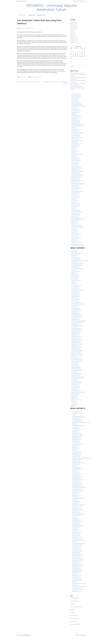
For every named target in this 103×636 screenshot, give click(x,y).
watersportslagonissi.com (77, 191)
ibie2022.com (74, 222)
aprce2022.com (74, 220)
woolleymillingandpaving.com (78, 498)
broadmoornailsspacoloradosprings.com (81, 458)
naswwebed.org (74, 216)
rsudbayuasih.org (76, 577)
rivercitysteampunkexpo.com (78, 540)
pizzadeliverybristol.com (76, 316)
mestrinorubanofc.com (77, 566)
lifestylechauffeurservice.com (77, 180)
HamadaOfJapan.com (76, 134)
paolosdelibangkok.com (76, 370)
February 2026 (73, 23)
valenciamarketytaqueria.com (78, 462)
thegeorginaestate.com (76, 367)
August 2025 (73, 29)
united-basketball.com (77, 469)
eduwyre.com (74, 194)
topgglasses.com (76, 456)
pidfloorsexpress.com (76, 103)
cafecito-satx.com (76, 472)
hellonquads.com (75, 294)
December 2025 (73, 26)
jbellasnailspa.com (75, 362)
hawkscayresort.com (75, 293)
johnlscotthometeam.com (76, 188)
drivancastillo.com (76, 527)
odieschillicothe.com (75, 313)
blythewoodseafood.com (76, 369)
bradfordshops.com (75, 210)
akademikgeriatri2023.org (77, 263)
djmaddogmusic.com (76, 520)
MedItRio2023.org (75, 241)
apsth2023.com (74, 239)
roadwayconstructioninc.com (77, 376)
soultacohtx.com (74, 403)
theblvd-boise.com (75, 197)
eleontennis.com (75, 207)
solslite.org (74, 517)
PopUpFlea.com (74, 151)
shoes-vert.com (74, 300)
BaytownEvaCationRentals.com (78, 124)
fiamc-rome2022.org (75, 348)
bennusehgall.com (75, 286)
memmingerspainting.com (77, 171)
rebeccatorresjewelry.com (77, 154)
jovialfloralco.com (75, 186)
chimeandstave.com (76, 442)
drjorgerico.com (74, 157)
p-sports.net (75, 450)
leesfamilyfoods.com (75, 203)
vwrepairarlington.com (77, 411)
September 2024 (74, 42)
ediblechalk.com (74, 398)
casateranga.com (76, 503)
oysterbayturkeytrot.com (77, 486)
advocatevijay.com (75, 213)
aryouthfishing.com (76, 467)
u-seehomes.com (75, 189)
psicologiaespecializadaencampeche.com (81, 422)
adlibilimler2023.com (75, 214)
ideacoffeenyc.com (75, 311)
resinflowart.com (76, 448)
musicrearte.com (75, 384)
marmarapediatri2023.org (77, 265)
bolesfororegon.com (76, 562)
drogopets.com (74, 396)
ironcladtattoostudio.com (77, 479)
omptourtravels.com (76, 572)
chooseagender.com (75, 109)
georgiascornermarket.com (77, 322)
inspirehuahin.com (75, 169)
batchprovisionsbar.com (76, 381)
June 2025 (72, 33)
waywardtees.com (75, 101)
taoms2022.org (74, 277)
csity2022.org (74, 283)
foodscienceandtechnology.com (79, 586)
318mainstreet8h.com (76, 333)
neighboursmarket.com (77, 558)
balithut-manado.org (75, 217)
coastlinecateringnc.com (77, 419)
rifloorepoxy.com (76, 496)
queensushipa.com (75, 158)
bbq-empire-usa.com (75, 393)
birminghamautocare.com (77, 359)
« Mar (71, 61)
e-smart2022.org (75, 200)
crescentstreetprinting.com (78, 425)
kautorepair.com (75, 307)
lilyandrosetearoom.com (77, 489)
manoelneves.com (75, 115)
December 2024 (73, 37)
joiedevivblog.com (76, 552)
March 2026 (73, 22)
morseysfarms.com (75, 386)
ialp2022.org (74, 273)
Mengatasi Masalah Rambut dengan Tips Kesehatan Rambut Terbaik (77, 88)
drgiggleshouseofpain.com (77, 176)
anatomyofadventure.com (78, 526)
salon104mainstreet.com (76, 330)
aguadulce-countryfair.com (77, 355)
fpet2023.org (74, 199)
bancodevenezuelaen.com (77, 104)
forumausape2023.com (76, 234)
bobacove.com (74, 372)
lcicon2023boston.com (76, 242)
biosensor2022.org (75, 271)
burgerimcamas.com (76, 591)
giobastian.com (75, 493)
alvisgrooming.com (75, 365)
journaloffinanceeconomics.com (79, 583)
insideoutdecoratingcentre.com (78, 183)
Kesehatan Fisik (31, 15)
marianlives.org (74, 100)
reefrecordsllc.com (76, 464)
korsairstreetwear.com (77, 452)
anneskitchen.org (76, 461)
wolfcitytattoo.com (76, 484)
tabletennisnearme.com (76, 399)
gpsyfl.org (73, 406)
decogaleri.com (74, 297)
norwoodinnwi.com (76, 557)
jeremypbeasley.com (75, 172)
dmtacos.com (75, 424)
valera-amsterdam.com (77, 554)
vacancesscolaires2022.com (77, 245)
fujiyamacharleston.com (76, 344)
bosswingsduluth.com (76, 358)
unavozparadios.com (75, 299)
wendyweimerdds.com (76, 160)
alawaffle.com (75, 465)
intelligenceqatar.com (76, 129)
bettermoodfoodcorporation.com (78, 106)
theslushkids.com (76, 492)
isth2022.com (74, 251)
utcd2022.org (74, 270)
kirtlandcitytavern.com (77, 545)
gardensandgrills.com (77, 532)
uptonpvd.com (75, 500)
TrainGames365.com (75, 123)
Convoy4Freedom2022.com (77, 227)
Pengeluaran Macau (74, 601)
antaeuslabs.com (75, 138)
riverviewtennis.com (75, 387)
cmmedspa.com (75, 529)
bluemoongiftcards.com (77, 538)
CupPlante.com (74, 146)
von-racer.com (74, 327)
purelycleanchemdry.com (76, 140)
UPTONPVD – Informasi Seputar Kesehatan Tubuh (51, 7)
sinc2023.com (74, 256)
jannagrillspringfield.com (76, 342)
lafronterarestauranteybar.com (79, 487)
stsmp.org (73, 114)
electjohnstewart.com (77, 571)
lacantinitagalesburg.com (76, 314)
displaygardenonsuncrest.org (77, 392)
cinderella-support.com (76, 166)
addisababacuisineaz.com (77, 589)
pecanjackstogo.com (76, 475)
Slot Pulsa (72, 604)
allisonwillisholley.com (77, 515)
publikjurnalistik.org (76, 578)
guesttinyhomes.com (76, 433)
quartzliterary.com (75, 338)
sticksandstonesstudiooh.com (78, 504)
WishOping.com (74, 141)
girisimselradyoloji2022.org (77, 268)
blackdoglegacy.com (76, 438)
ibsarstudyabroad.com (76, 285)
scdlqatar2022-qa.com (76, 257)
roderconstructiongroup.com (77, 290)
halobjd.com (74, 127)
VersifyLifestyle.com (75, 135)
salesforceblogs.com (75, 121)
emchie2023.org (74, 266)
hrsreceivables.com (75, 163)
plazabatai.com (74, 291)
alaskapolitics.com (75, 112)
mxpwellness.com (76, 510)
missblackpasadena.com (77, 459)
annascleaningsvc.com (77, 483)
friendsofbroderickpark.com (77, 339)
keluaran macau (74, 615)
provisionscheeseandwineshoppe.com (79, 260)
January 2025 (73, 36)
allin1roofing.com (76, 523)
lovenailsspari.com (75, 334)
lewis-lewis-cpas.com (75, 205)
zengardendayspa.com (77, 476)
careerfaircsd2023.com (76, 238)
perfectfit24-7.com (75, 324)
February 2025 (73, 34)
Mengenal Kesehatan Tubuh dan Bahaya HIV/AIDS (28, 81)
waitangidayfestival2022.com (77, 244)
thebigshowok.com (76, 441)
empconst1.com (74, 165)
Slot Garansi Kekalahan (75, 624)
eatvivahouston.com (76, 439)
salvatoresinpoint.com (76, 185)
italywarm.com (75, 582)
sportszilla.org (74, 379)
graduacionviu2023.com (77, 473)
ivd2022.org (73, 282)
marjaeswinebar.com (75, 308)
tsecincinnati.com (75, 288)
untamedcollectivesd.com (77, 509)
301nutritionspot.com (77, 546)
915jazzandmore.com (76, 353)
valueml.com (74, 152)
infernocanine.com (76, 512)
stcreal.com (73, 149)
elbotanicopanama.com (76, 302)
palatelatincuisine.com (77, 436)
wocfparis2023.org (75, 254)
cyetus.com (73, 208)
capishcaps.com (74, 404)
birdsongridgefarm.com (77, 551)
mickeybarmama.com (76, 375)
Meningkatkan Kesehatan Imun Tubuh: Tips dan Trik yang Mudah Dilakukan (78, 74)
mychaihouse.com (75, 364)
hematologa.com (76, 430)
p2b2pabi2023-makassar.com (77, 252)
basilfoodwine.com (76, 534)
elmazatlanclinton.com (76, 310)
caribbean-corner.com (77, 537)
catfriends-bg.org (75, 98)
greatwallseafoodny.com (77, 444)
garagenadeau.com (75, 179)
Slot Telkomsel (73, 621)
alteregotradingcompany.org (77, 219)
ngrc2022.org (74, 202)
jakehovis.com (74, 356)
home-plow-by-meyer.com (78, 434)
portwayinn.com (75, 518)
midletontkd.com (75, 531)
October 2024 (73, 40)
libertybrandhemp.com (77, 555)
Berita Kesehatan (22, 15)
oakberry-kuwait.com (76, 336)
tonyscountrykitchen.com (76, 361)
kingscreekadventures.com (77, 137)
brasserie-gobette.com (76, 383)
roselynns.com (74, 118)
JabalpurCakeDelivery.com (77, 126)
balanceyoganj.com (75, 120)
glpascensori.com (76, 495)
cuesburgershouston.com (78, 421)
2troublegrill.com (76, 501)
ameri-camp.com (75, 162)
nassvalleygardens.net (77, 569)
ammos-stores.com (76, 548)
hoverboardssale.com (76, 110)
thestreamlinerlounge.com (78, 565)
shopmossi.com (75, 507)
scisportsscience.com (76, 588)
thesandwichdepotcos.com (77, 174)
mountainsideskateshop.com (78, 543)
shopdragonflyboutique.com (77, 378)
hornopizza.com (75, 427)
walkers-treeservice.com (77, 506)
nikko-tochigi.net (76, 535)
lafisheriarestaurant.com (76, 352)
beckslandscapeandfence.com (78, 416)
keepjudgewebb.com (76, 524)
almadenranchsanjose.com (77, 211)
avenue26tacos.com (76, 455)
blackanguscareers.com (77, 560)
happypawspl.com (75, 319)
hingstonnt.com (74, 107)
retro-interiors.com (75, 196)
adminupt (31, 28)
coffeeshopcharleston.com (77, 328)
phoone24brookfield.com (76, 373)
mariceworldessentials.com (77, 350)
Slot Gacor (72, 612)
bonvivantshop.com (75, 145)
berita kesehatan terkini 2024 (36, 76)
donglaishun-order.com (76, 347)
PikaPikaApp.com (75, 131)
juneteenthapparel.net (77, 580)
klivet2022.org (74, 274)
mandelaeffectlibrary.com (76, 117)
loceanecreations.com (77, 549)
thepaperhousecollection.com (78, 514)
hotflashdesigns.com (75, 177)
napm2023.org (74, 231)
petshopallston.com (76, 453)
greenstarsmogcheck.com (77, 317)
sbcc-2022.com (74, 224)
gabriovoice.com (75, 447)
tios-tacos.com (75, 470)
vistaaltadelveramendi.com (78, 417)
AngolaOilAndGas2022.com (77, 225)
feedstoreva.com (75, 395)
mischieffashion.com (75, 193)
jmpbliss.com (74, 155)
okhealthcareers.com (76, 93)
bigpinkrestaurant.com (76, 168)
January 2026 (73, 25)
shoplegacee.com (75, 143)
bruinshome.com (76, 481)
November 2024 (73, 39)
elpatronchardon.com (76, 345)
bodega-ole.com (75, 563)
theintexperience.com (76, 95)
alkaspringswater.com (76, 331)
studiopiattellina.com (75, 341)
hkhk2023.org (74, 230)
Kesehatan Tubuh (41, 15)
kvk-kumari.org (75, 585)
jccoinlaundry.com (75, 305)
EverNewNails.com (75, 182)
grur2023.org (74, 228)
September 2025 (74, 28)
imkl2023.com (74, 236)
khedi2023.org (74, 262)
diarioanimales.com (75, 296)
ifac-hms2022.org (75, 276)
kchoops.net (75, 541)
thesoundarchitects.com (77, 521)
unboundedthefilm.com (76, 96)
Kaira (25, 635)
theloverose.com (75, 445)
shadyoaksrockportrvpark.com (78, 303)
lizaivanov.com (75, 431)
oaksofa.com (74, 401)
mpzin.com (73, 148)
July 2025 (72, 31)
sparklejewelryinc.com (77, 478)
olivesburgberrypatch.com (78, 490)
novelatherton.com (76, 568)
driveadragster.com (76, 428)
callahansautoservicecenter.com (78, 321)
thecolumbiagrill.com (75, 259)
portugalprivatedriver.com (77, 325)
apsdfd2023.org (74, 233)
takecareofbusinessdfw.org (77, 132)
